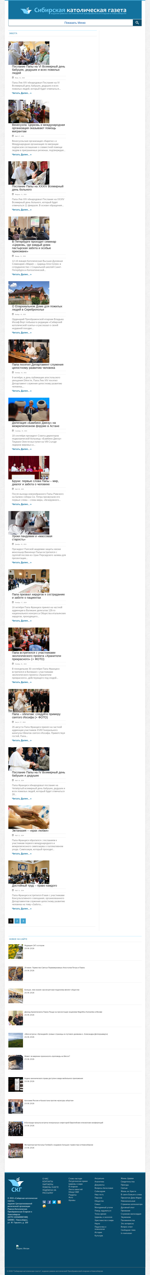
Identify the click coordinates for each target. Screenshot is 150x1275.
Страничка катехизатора (131, 1204)
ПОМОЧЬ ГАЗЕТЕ (50, 1187)
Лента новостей (75, 1189)
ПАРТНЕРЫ (47, 1184)
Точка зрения (100, 1214)
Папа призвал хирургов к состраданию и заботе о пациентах (38, 596)
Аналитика (99, 1182)
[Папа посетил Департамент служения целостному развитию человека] (28, 351)
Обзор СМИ (74, 1192)
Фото (71, 1197)
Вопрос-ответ (127, 1227)
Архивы (72, 1200)
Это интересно (127, 1223)
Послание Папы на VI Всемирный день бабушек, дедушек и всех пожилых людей (38, 70)
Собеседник (100, 1191)
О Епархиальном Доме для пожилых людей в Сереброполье (37, 308)
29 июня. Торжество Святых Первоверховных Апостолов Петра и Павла (54, 968)
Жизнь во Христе (128, 1191)
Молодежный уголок (104, 1207)
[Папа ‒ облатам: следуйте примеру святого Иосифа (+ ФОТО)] (28, 700)
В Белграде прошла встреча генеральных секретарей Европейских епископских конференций (63, 1123)
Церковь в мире (76, 1184)
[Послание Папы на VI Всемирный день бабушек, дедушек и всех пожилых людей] (28, 53)
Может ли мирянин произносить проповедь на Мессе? (47, 1056)
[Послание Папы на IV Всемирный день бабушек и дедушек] (28, 759)
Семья (97, 1204)
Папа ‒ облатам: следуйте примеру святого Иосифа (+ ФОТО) (36, 715)
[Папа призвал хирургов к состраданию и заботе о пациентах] (28, 581)
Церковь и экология (103, 1217)
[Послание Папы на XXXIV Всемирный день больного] (28, 173)
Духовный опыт (127, 1207)
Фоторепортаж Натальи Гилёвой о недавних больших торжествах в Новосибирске (58, 1145)
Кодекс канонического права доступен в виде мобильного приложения (53, 1078)
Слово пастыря (75, 1178)
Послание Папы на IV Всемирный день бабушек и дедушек (38, 774)
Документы (99, 1185)
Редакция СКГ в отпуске (34, 946)
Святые (124, 1188)
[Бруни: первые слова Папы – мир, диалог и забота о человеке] (28, 467)
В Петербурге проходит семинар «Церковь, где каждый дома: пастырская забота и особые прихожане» (34, 246)
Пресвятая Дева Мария (131, 1198)
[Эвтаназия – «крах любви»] (28, 817)
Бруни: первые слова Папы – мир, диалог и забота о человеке (35, 482)
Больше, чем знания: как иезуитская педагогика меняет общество (51, 990)
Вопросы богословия (104, 1188)
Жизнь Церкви (127, 1178)
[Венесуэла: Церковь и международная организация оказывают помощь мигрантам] (28, 111)
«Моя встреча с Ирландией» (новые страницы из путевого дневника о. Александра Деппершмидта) (66, 1034)
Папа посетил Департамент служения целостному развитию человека (37, 366)
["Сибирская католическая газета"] (74, 11)
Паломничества (128, 1220)
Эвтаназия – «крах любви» (30, 830)
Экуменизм (126, 1217)
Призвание (125, 1211)
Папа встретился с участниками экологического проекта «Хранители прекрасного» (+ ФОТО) (36, 656)
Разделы (72, 1195)
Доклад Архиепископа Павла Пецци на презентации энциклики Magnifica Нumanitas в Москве (63, 1012)
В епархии (73, 1187)
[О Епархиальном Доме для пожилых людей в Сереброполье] (28, 293)
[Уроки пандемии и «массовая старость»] (28, 523)
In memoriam (126, 1233)
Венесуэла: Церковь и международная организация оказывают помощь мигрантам (38, 128)
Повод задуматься (103, 1211)
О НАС (45, 1179)
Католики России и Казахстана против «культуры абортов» (49, 1101)
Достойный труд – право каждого (34, 885)
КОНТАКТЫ (47, 1181)
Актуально (99, 1178)
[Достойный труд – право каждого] (28, 872)
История (98, 1232)
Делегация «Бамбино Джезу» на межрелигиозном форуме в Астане (35, 424)
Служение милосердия (131, 1214)
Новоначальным (128, 1201)
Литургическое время (78, 1181)
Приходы (125, 1185)
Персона (98, 1198)
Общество (99, 1201)
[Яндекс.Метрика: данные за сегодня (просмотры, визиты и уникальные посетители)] (22, 1247)
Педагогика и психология (100, 1228)
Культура (99, 1236)
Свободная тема (128, 1230)
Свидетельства (127, 1182)
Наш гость (99, 1194)
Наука (97, 1223)
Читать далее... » (21, 93)
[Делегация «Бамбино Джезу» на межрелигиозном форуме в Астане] (28, 409)
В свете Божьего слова (131, 1194)
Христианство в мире (104, 1220)
